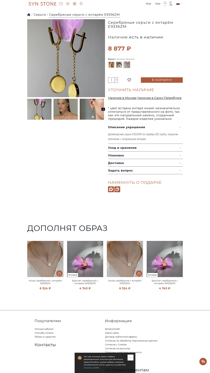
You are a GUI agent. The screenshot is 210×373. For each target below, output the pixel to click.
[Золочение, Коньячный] (119, 64)
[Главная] (29, 14)
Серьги (40, 15)
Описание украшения (126, 127)
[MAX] (111, 189)
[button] (29, 53)
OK (131, 357)
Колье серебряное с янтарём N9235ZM (45, 282)
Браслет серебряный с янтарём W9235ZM (85, 282)
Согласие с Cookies (91, 367)
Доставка (116, 163)
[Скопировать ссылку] (117, 189)
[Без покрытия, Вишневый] (111, 64)
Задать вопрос (120, 170)
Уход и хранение (122, 147)
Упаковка (116, 155)
